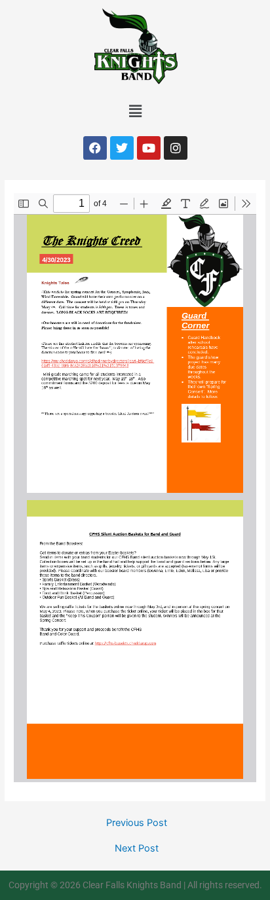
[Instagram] (175, 148)
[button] (135, 111)
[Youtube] (149, 148)
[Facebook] (95, 148)
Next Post (137, 849)
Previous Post (136, 823)
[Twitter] (122, 148)
